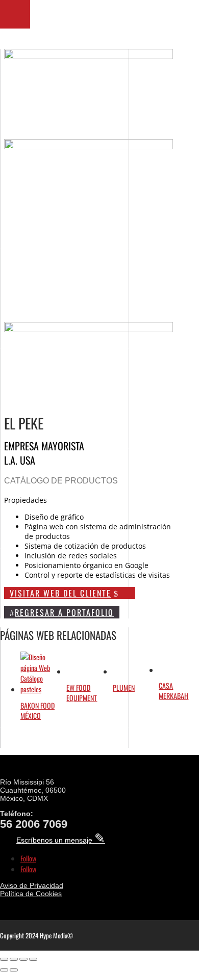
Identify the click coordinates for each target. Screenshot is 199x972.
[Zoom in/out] (4, 959)
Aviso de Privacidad (31, 885)
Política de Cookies (31, 893)
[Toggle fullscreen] (14, 959)
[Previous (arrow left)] (4, 969)
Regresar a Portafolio (64, 612)
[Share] (23, 959)
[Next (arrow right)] (14, 969)
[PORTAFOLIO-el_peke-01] (88, 55)
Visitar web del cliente (60, 593)
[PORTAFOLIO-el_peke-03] (88, 146)
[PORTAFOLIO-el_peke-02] (88, 316)
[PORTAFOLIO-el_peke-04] (88, 328)
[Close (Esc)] (33, 959)
